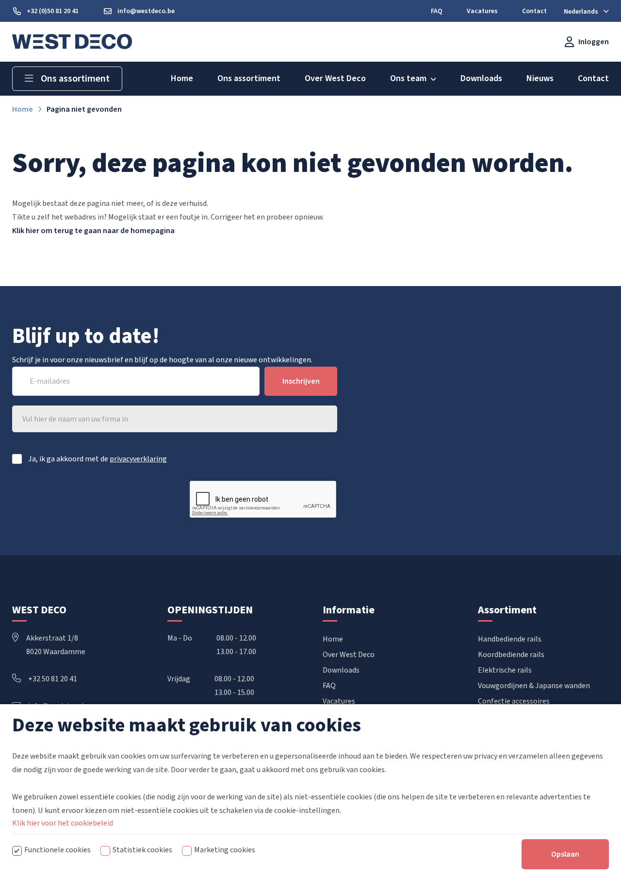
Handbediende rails (509, 639)
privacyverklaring (138, 459)
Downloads (341, 670)
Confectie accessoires (514, 701)
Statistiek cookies (142, 850)
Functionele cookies (57, 850)
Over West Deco (349, 654)
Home (333, 639)
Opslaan (565, 854)
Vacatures (339, 701)
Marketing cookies (224, 850)
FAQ (329, 685)
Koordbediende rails (511, 654)
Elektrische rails (505, 670)
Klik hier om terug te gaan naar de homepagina (93, 230)
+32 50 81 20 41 (52, 679)
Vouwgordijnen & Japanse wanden (534, 685)
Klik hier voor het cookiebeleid (62, 823)
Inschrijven (301, 381)
